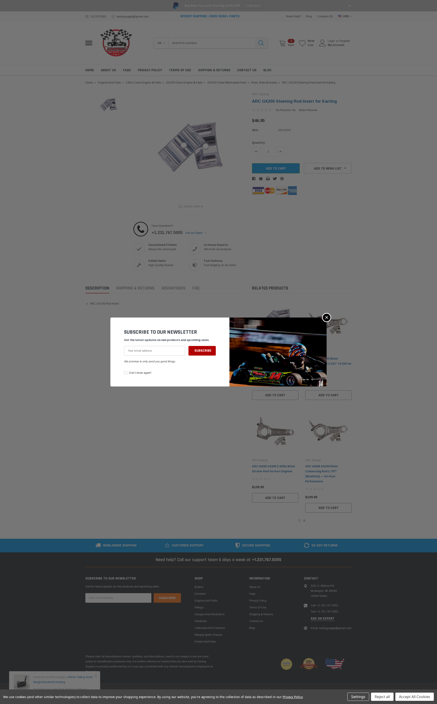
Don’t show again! (140, 372)
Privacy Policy (292, 697)
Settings (358, 696)
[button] (326, 317)
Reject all (382, 696)
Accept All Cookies (414, 696)
